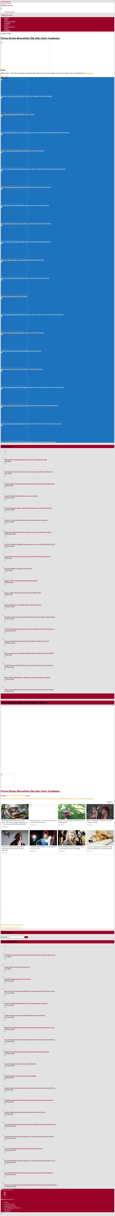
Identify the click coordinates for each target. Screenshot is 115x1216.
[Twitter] (5, 1194)
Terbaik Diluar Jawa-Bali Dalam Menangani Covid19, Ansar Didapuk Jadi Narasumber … (29, 665)
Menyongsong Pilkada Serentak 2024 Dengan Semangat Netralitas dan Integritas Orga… (29, 1027)
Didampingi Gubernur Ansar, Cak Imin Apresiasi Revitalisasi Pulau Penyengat (22, 260)
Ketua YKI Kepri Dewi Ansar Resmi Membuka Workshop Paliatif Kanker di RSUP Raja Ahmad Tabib (28, 442)
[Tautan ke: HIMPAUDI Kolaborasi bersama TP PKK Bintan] (14, 294)
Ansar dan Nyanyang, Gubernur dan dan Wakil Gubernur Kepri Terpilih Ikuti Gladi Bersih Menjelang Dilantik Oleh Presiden (35, 132)
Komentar (7, 698)
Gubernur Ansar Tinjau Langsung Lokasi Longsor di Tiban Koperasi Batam (21, 369)
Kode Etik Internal (9, 1204)
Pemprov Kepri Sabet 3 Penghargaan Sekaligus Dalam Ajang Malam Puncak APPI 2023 (29, 653)
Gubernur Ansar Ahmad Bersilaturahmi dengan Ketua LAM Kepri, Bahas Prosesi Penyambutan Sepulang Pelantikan (33, 169)
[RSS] (5, 1196)
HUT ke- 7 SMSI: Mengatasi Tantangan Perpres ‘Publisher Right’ (22, 593)
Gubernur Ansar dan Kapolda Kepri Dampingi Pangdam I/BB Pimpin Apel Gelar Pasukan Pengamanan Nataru (31, 424)
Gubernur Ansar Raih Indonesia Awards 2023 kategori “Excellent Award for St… (27, 641)
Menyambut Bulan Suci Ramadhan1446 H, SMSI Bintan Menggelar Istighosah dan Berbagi (26, 96)
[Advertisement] (55, 739)
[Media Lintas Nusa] (7, 5)
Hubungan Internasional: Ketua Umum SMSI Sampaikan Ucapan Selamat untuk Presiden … (30, 617)
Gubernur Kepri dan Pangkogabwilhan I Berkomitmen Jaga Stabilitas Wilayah (22, 151)
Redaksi (6, 1202)
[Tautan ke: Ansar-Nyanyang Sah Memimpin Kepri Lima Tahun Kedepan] (14, 112)
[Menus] (1, 7)
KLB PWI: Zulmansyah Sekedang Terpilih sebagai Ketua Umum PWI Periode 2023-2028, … (30, 544)
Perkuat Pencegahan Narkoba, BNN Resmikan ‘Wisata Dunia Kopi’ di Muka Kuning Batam (26, 187)
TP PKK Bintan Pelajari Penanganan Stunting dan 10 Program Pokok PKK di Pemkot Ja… (29, 629)
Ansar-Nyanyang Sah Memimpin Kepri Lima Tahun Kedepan (17, 114)
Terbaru (6, 696)
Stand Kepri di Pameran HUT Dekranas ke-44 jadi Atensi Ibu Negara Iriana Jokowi (27, 556)
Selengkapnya (89, 73)
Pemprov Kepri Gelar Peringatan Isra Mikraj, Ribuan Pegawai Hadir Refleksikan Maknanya (26, 242)
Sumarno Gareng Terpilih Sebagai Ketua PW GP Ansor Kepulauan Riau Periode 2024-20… (30, 1088)
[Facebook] (5, 1193)
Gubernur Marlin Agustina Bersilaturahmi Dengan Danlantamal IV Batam (24, 1112)
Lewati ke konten (5, 2)
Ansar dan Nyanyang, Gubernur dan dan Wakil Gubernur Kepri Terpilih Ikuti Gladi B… (28, 508)
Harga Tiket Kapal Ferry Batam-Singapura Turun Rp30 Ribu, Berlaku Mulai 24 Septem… (29, 1136)
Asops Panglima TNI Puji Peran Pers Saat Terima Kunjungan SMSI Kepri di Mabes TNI (28, 472)
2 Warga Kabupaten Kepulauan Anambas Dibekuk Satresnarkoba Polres (21, 351)
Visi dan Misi (7, 1209)
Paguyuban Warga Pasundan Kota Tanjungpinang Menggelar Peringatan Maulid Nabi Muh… (30, 1124)
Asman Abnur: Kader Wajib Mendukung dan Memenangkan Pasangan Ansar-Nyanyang (28, 1100)
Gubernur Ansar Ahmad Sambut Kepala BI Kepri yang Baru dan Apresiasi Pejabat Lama (25, 278)
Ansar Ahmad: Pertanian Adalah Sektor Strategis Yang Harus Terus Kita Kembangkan (25, 205)
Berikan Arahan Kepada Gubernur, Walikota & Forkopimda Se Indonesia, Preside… (27, 677)
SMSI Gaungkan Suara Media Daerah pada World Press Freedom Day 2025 (25, 460)
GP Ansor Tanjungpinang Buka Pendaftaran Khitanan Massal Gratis (23, 1148)
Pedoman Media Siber (10, 1206)
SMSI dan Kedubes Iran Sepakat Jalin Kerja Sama (18, 568)
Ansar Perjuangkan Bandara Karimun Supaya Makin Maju (20, 1064)
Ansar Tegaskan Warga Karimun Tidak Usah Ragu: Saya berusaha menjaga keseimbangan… (30, 1040)
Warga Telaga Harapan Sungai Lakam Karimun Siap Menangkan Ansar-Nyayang (26, 1052)
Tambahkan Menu (9, 12)
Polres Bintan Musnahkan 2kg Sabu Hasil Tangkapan (30, 38)
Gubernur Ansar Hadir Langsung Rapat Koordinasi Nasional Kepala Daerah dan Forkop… (29, 689)
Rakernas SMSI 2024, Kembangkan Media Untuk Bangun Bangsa (22, 605)
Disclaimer (7, 1211)
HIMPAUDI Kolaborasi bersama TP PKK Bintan (14, 296)
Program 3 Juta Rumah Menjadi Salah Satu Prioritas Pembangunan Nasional (22, 333)
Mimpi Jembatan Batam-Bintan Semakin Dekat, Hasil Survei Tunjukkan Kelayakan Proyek (26, 223)
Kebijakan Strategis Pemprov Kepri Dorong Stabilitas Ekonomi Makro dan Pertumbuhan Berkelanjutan (29, 405)
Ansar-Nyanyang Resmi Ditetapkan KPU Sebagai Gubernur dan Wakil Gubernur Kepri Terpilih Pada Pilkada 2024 (32, 387)
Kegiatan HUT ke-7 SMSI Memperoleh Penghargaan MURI (20, 581)
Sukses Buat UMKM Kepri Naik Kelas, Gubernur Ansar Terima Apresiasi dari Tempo (27, 532)
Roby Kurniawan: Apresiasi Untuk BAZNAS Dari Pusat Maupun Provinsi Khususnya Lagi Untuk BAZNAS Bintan (32, 314)
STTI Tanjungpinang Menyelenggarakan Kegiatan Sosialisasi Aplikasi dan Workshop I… (28, 1173)
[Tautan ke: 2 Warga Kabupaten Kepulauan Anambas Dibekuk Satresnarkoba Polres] (14, 349)
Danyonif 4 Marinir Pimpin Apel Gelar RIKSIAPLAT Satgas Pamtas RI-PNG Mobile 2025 (29, 484)
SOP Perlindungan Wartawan (12, 1208)
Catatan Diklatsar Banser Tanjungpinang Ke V (17, 967)
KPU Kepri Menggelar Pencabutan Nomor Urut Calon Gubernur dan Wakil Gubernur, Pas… (30, 1161)
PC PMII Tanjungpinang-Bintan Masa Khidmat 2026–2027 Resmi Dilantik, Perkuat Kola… (30, 955)
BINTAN (3, 70)
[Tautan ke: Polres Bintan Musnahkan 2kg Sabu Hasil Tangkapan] (25, 68)
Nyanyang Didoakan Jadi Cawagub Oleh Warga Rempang (20, 1076)
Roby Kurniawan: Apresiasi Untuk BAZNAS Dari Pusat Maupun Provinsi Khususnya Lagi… (29, 991)
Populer (6, 694)
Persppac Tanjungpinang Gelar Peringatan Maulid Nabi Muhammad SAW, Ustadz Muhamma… (30, 1185)
